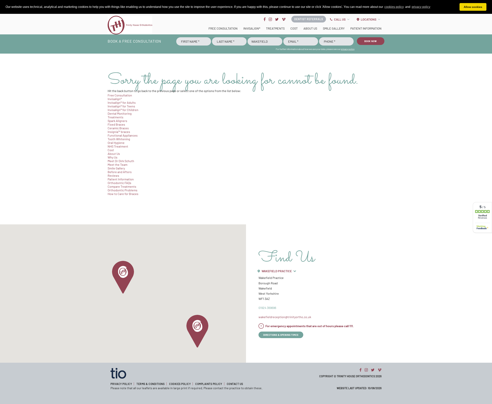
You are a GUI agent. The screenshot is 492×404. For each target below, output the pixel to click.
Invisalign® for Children (123, 110)
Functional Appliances (123, 135)
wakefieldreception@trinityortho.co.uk (284, 317)
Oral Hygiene (116, 142)
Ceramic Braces (118, 128)
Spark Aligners (117, 121)
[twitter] (277, 19)
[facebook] (264, 19)
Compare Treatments (122, 186)
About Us (310, 28)
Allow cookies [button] (473, 6)
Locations (368, 19)
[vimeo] (284, 19)
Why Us (112, 157)
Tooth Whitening (119, 139)
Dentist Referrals (308, 19)
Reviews (113, 175)
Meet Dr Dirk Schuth (121, 161)
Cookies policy (180, 384)
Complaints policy (208, 384)
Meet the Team (117, 164)
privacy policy (348, 49)
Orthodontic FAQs (119, 183)
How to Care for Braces (123, 194)
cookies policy (394, 6)
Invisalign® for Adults (122, 102)
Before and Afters (120, 172)
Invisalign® (251, 28)
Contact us (235, 384)
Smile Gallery (334, 28)
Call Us (339, 19)
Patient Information (365, 28)
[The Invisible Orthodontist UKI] (118, 373)
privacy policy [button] (421, 6)
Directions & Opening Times (280, 334)
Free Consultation (223, 28)
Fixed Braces (116, 124)
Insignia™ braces (119, 132)
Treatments (275, 28)
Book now (370, 41)
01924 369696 (267, 307)
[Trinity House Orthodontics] (130, 25)
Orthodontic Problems (122, 190)
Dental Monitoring (120, 113)
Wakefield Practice (276, 271)
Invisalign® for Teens (121, 106)
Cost (294, 28)
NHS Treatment (118, 146)
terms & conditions (150, 384)
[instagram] (270, 19)
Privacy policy (121, 384)
